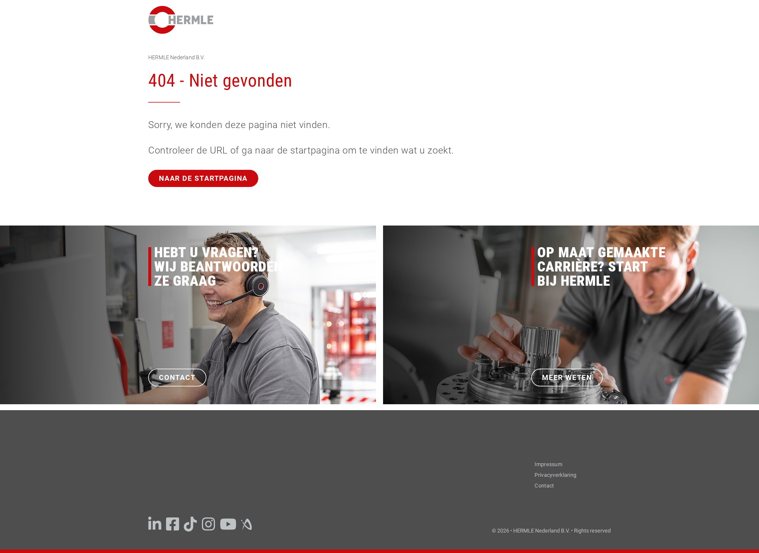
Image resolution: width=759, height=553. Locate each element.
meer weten (567, 377)
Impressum (548, 464)
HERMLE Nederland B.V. (176, 57)
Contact (177, 377)
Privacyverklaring (555, 475)
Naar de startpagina (203, 178)
